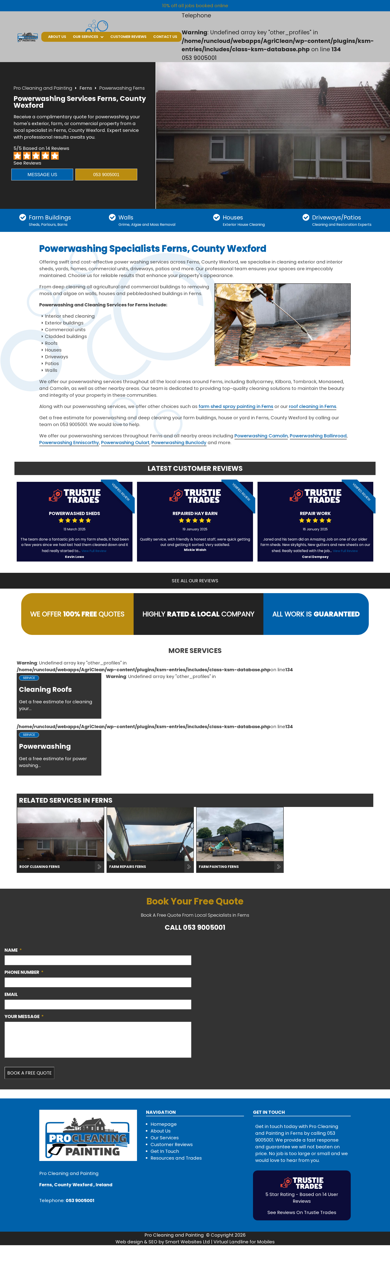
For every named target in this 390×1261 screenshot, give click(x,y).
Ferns (85, 88)
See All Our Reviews (195, 581)
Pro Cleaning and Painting (43, 88)
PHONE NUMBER (24, 972)
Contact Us (165, 36)
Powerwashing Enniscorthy (69, 442)
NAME (13, 950)
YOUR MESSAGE (24, 1016)
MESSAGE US (42, 174)
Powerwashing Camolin (261, 436)
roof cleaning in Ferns (312, 406)
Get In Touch (165, 1151)
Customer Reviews (128, 36)
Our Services (85, 36)
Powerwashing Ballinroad (318, 436)
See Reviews (27, 163)
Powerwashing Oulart (125, 442)
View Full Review (93, 551)
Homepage (164, 1124)
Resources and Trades (176, 1158)
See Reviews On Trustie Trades (301, 1212)
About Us (57, 36)
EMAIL (11, 994)
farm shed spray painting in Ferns (236, 406)
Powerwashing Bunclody (179, 442)
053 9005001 (199, 58)
